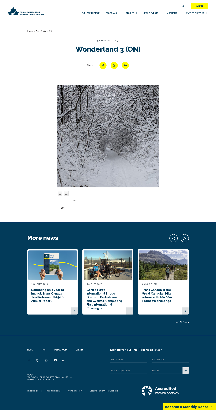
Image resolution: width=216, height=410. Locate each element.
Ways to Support (195, 13)
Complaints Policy (75, 391)
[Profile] (60, 193)
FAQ (44, 350)
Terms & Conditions (53, 391)
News (30, 350)
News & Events (150, 13)
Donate (199, 6)
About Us (172, 13)
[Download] (66, 193)
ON (63, 208)
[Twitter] (114, 65)
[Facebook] (103, 65)
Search (183, 6)
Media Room (60, 350)
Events (79, 350)
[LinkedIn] (125, 65)
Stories (130, 13)
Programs (111, 13)
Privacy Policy (32, 391)
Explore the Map (91, 13)
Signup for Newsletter (186, 371)
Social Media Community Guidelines (104, 391)
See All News (182, 322)
